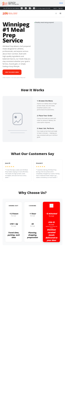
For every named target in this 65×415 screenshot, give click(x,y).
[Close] (1, 3)
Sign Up (60, 8)
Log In (55, 8)
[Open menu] (60, 13)
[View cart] (56, 13)
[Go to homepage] (10, 14)
